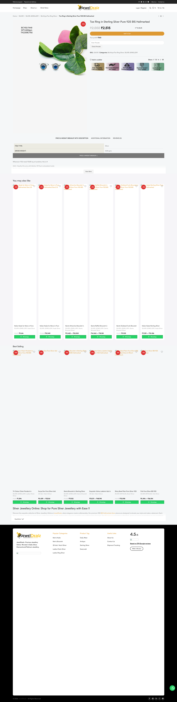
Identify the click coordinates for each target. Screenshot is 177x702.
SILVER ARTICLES (120, 494)
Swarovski (83, 549)
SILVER (21, 16)
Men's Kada (57, 538)
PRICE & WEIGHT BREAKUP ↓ (89, 155)
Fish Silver (156, 494)
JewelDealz (58, 513)
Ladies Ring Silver (59, 553)
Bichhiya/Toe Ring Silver (49, 16)
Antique (82, 541)
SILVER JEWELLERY (32, 16)
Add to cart (127, 33)
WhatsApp (26, 337)
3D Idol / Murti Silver (96, 494)
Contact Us (111, 541)
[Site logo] (88, 8)
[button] (172, 688)
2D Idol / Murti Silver (45, 494)
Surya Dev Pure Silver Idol (47, 491)
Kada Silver (31, 328)
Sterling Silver (84, 545)
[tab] (72, 138)
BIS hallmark (109, 515)
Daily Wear (83, 538)
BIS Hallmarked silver (108, 513)
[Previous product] (159, 16)
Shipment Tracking (113, 545)
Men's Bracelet (58, 541)
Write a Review (136, 548)
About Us (110, 538)
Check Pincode (96, 46)
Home (15, 16)
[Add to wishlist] (34, 186)
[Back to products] (161, 16)
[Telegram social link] (148, 2)
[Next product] (163, 16)
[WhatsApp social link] (146, 2)
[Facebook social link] (139, 2)
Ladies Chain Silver (59, 549)
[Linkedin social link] (144, 2)
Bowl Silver (130, 494)
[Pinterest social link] (141, 2)
